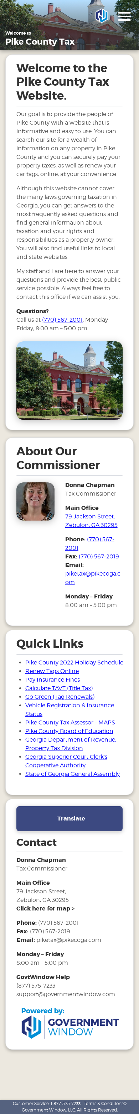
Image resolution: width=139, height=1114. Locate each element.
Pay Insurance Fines (52, 679)
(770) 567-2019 (99, 556)
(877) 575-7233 (35, 985)
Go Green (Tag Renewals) (59, 696)
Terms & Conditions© (105, 1103)
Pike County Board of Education (69, 731)
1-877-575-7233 (66, 1103)
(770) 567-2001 (62, 319)
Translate (71, 818)
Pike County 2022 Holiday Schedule (74, 662)
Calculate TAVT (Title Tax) (59, 688)
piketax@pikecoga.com (68, 940)
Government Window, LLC (48, 1110)
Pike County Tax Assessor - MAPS (70, 722)
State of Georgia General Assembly (72, 774)
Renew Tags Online (52, 671)
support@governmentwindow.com (65, 994)
